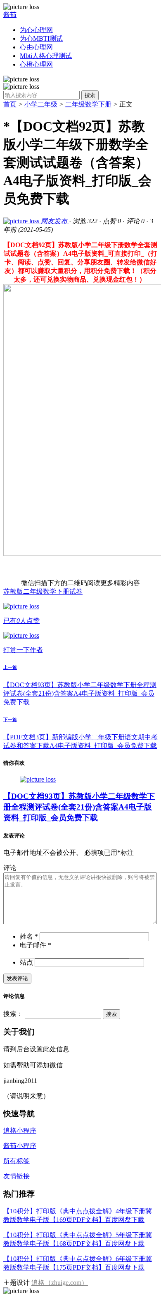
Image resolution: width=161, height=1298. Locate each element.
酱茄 (10, 14)
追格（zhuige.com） (59, 1282)
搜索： (13, 1013)
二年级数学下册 (88, 104)
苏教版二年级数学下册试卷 (43, 591)
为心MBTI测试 (41, 38)
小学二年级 (40, 104)
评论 (10, 867)
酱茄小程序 (19, 1145)
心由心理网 (36, 47)
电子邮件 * (35, 945)
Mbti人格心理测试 (46, 55)
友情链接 (16, 1176)
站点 (26, 962)
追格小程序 (19, 1130)
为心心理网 (36, 29)
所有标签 (16, 1160)
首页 (10, 104)
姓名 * (29, 936)
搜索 (90, 95)
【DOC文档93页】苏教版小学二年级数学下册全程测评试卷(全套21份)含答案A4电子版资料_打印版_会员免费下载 (79, 693)
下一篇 (10, 719)
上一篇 (10, 667)
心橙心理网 (36, 64)
